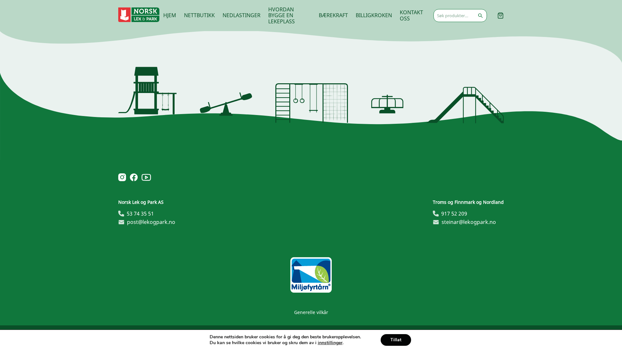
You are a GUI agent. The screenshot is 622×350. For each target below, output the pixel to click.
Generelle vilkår (311, 312)
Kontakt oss (411, 15)
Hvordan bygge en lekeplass (281, 15)
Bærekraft (333, 15)
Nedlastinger (241, 15)
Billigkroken (374, 15)
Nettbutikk (199, 15)
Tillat (395, 340)
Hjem (169, 15)
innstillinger (330, 343)
